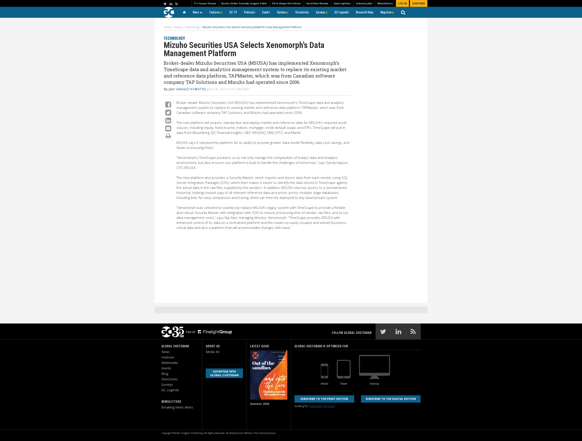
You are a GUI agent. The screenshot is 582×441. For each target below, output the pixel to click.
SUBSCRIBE (418, 3)
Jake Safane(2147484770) (187, 89)
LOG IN (402, 3)
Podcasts (249, 12)
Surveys (321, 12)
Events (266, 12)
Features (215, 12)
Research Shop (364, 12)
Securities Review (317, 3)
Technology (174, 38)
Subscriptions (342, 3)
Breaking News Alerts (177, 407)
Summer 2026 (259, 404)
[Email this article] (168, 128)
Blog (164, 373)
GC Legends (341, 12)
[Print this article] (168, 136)
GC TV (233, 12)
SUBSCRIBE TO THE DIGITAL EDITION (391, 399)
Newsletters (385, 3)
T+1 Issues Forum (205, 3)
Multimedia (169, 363)
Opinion (281, 12)
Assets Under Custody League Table (244, 3)
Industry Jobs (364, 3)
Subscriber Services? (322, 406)
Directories (302, 12)
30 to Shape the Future (286, 3)
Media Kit (213, 352)
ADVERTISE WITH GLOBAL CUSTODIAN (224, 373)
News (196, 12)
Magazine (386, 12)
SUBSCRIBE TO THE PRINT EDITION (324, 399)
